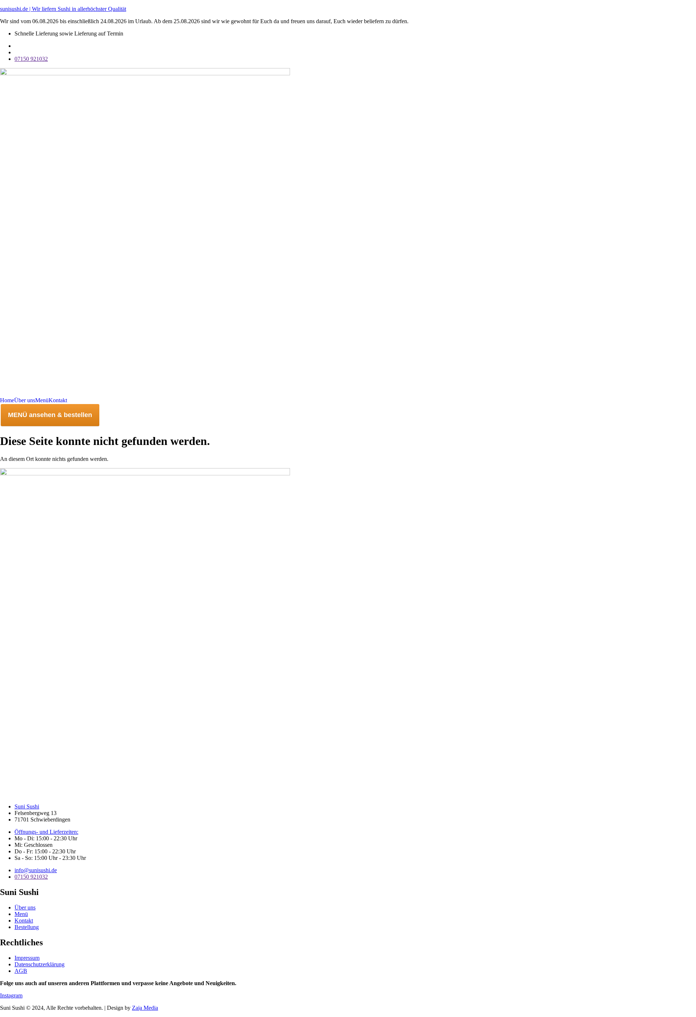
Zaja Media (145, 1008)
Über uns (24, 400)
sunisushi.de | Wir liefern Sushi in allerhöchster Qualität (63, 9)
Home (7, 400)
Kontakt (58, 400)
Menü (42, 400)
